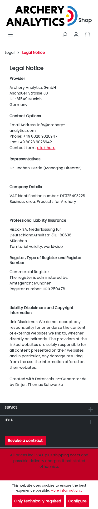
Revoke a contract (25, 440)
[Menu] (10, 34)
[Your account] (76, 34)
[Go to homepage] (42, 16)
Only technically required (37, 501)
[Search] (64, 34)
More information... (66, 490)
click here (46, 147)
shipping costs (66, 455)
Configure (77, 501)
